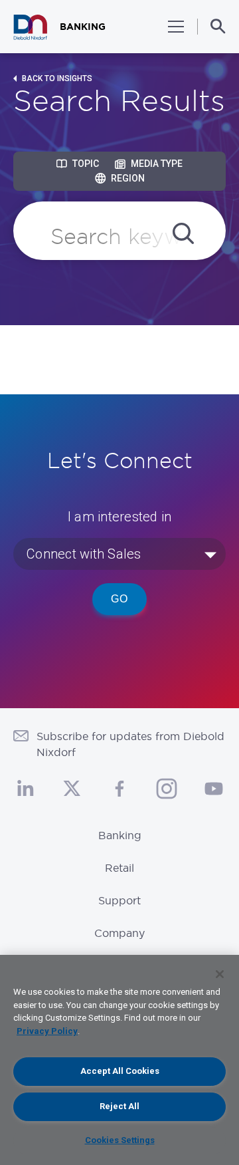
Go (119, 598)
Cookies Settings (120, 1140)
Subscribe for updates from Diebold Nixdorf (130, 744)
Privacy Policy (47, 1031)
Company (119, 933)
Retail (119, 867)
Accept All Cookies (119, 1071)
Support (119, 900)
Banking (119, 835)
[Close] (219, 974)
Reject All (119, 1106)
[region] (119, 1060)
